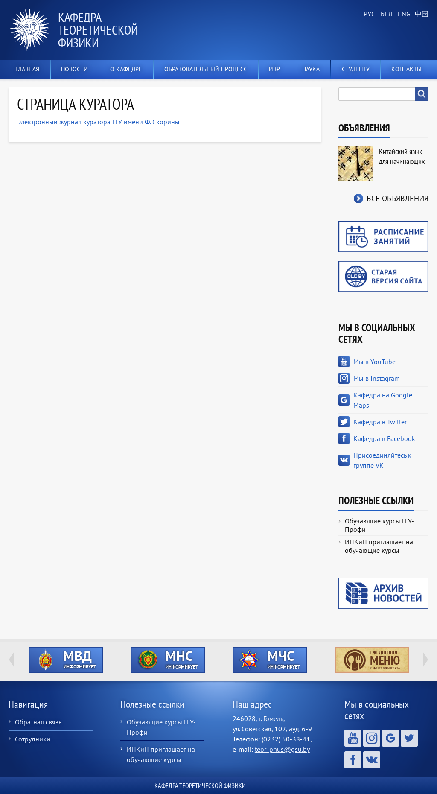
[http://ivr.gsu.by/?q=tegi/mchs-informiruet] (270, 660)
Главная (27, 69)
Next (425, 659)
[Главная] (33, 30)
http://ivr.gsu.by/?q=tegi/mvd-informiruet (66, 660)
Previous (12, 659)
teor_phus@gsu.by (282, 749)
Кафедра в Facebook (384, 438)
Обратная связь (38, 722)
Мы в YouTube (374, 361)
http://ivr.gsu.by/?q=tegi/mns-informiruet (168, 660)
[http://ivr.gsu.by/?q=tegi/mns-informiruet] (168, 660)
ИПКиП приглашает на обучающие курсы (379, 546)
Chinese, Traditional (419, 14)
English (402, 14)
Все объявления (397, 198)
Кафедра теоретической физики (98, 30)
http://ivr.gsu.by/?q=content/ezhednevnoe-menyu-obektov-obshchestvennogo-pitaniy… (372, 660)
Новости (74, 69)
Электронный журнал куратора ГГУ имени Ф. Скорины (98, 121)
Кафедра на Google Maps (382, 400)
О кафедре (126, 69)
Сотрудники (32, 739)
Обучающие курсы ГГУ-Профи (379, 525)
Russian (368, 14)
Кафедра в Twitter (380, 421)
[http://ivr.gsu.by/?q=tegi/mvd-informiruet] (66, 660)
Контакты (406, 69)
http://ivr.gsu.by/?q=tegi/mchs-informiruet (270, 660)
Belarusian (385, 14)
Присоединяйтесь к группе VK (382, 460)
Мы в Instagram (376, 378)
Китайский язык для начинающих (402, 156)
